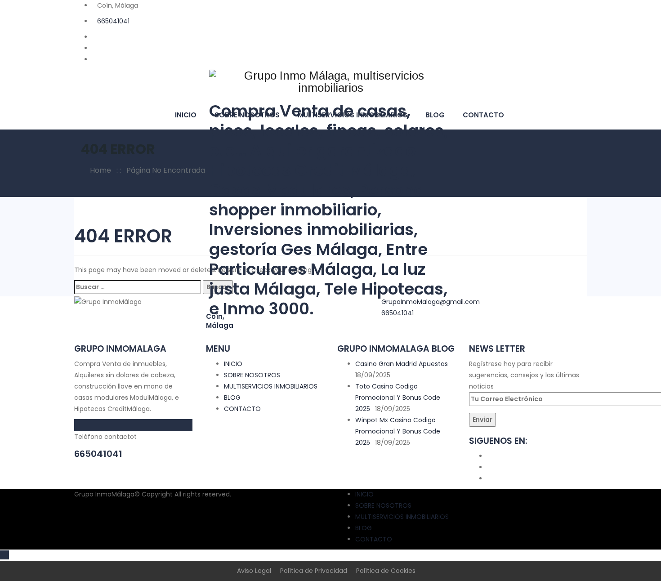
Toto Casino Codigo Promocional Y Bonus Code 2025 (397, 397)
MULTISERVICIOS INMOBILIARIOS (270, 386)
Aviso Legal (254, 570)
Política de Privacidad (313, 570)
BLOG (232, 397)
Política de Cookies (385, 570)
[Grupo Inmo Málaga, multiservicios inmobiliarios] (330, 81)
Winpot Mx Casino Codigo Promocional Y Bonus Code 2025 (397, 431)
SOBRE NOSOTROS (252, 375)
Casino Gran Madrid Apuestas (401, 363)
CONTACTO (483, 115)
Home (98, 170)
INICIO (186, 115)
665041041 (113, 21)
